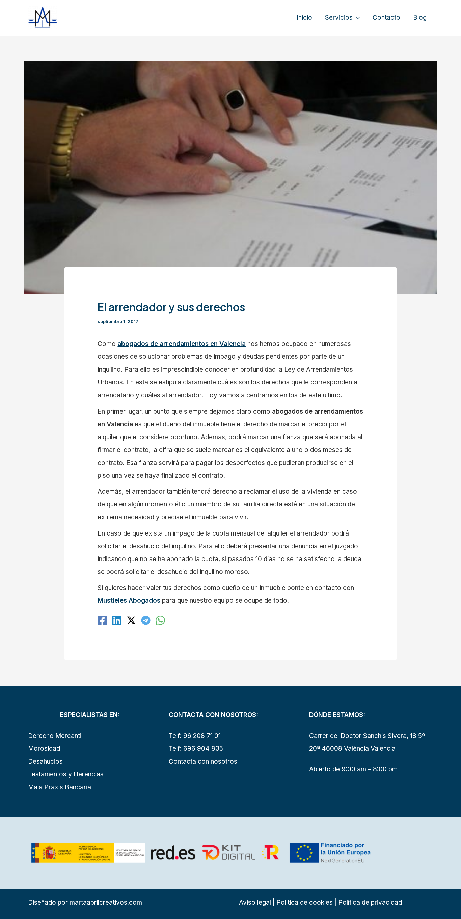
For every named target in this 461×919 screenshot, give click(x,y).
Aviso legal (255, 902)
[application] (356, 18)
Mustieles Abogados (129, 600)
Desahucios (45, 761)
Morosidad (44, 748)
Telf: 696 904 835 (196, 748)
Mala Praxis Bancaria (59, 787)
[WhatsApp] (160, 620)
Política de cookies (304, 902)
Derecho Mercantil (55, 736)
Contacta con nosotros (203, 761)
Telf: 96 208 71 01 (195, 736)
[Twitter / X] (131, 620)
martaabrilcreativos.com (106, 902)
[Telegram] (146, 620)
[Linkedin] (116, 620)
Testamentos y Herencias (66, 774)
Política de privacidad (370, 902)
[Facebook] (102, 620)
